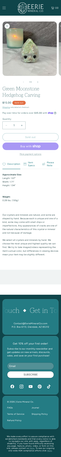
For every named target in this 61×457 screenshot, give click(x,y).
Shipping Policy (40, 414)
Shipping (6, 107)
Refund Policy (14, 420)
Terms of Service (15, 414)
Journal (35, 407)
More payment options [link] (30, 154)
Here (49, 450)
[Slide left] (23, 82)
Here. (32, 448)
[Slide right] (37, 82)
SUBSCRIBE (31, 374)
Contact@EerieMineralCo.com (30, 323)
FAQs (10, 407)
